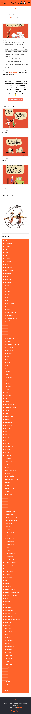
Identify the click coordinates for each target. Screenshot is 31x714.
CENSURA (7, 324)
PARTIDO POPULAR (10, 562)
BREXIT (7, 306)
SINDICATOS (8, 649)
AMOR (6, 276)
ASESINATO (8, 291)
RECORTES (8, 607)
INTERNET (7, 482)
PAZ (6, 568)
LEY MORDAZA (9, 494)
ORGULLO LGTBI (9, 539)
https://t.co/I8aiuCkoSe (15, 59)
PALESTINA (8, 550)
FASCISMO (8, 410)
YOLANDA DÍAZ (9, 691)
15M (6, 249)
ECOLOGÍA (8, 372)
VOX (6, 688)
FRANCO (7, 434)
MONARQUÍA (8, 524)
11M (6, 240)
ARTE (6, 288)
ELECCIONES (8, 386)
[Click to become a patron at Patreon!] (15, 101)
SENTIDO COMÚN (9, 646)
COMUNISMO (8, 336)
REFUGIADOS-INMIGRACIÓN (12, 619)
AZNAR (7, 297)
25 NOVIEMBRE (9, 261)
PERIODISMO (8, 577)
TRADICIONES (9, 664)
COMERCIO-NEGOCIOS (11, 333)
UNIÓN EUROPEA (9, 673)
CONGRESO (8, 342)
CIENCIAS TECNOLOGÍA (11, 327)
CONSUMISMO (9, 348)
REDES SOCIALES (10, 610)
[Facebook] (11, 711)
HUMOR (7, 464)
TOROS (7, 661)
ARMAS (7, 285)
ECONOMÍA (8, 375)
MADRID (7, 509)
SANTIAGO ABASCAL (10, 640)
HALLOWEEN (8, 458)
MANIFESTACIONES (10, 512)
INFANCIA (7, 473)
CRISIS (7, 357)
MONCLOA (8, 527)
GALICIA (7, 443)
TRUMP (7, 667)
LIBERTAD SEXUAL (10, 500)
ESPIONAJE (8, 395)
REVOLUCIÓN (8, 631)
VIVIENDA (7, 685)
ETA (6, 398)
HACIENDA (8, 455)
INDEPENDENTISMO (10, 470)
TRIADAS (4, 189)
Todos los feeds (13, 72)
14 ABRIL (7, 246)
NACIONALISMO (9, 533)
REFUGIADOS (8, 616)
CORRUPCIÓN (8, 354)
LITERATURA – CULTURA (11, 503)
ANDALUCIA (8, 279)
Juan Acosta (19, 707)
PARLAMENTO (9, 556)
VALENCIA (7, 676)
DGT (6, 369)
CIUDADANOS (8, 330)
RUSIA (6, 634)
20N (6, 255)
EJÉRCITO (7, 383)
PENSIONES (8, 574)
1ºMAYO (7, 252)
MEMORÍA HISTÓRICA (11, 521)
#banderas (19, 51)
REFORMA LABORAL (10, 613)
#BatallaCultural (10, 42)
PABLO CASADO (9, 542)
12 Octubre (8, 243)
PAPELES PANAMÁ (10, 553)
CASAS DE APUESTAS (11, 318)
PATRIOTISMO (9, 565)
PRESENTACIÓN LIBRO (11, 595)
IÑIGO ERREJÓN (9, 476)
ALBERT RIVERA (9, 270)
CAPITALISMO (9, 315)
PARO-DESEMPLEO (10, 559)
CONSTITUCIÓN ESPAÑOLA (12, 345)
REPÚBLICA (8, 628)
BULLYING (7, 309)
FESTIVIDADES (9, 425)
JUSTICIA (7, 491)
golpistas (8, 449)
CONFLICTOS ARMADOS (11, 339)
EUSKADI (7, 401)
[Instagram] (20, 711)
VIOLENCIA (8, 682)
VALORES (4, 161)
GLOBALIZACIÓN (9, 446)
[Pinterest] (17, 711)
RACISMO (7, 601)
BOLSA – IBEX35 (9, 303)
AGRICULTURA (9, 267)
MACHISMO (8, 506)
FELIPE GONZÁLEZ (10, 416)
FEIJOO (7, 413)
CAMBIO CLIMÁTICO (10, 312)
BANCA (7, 300)
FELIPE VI (7, 419)
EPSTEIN (7, 392)
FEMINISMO (8, 422)
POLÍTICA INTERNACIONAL (12, 592)
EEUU (6, 380)
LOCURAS (5, 133)
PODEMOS (8, 586)
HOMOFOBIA (8, 461)
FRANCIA (7, 431)
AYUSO (7, 294)
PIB (6, 580)
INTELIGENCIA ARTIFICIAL (12, 479)
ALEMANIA (8, 273)
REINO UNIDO (8, 622)
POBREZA (7, 583)
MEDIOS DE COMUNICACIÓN (12, 518)
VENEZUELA (8, 679)
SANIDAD (7, 637)
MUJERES (7, 530)
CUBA (6, 360)
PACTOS (7, 548)
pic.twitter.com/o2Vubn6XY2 (13, 61)
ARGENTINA (8, 282)
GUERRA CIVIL (9, 452)
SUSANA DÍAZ (9, 652)
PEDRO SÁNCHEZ (10, 571)
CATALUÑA (8, 321)
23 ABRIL (7, 258)
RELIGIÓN (7, 625)
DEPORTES (8, 366)
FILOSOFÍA (8, 428)
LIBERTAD (7, 497)
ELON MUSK (8, 389)
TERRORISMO (8, 658)
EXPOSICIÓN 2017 (10, 404)
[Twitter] (14, 711)
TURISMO (7, 670)
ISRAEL (7, 485)
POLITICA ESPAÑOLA (11, 589)
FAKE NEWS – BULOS (10, 407)
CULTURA (7, 363)
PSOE (6, 598)
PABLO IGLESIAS (9, 545)
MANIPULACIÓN (9, 515)
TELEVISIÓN (8, 655)
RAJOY (7, 604)
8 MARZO (7, 264)
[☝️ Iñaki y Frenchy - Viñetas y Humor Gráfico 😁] (13, 3)
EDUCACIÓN (8, 377)
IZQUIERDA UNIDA (10, 488)
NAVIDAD (7, 536)
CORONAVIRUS (9, 351)
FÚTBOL (7, 437)
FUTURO (7, 440)
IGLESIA (7, 467)
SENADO (7, 643)
